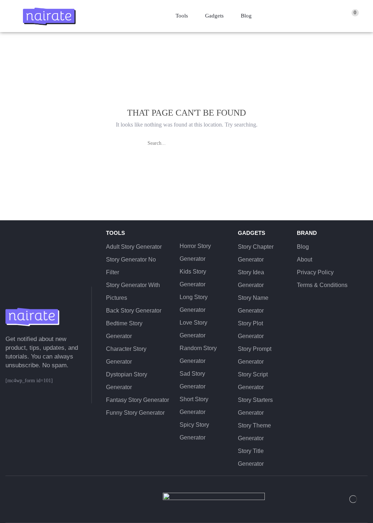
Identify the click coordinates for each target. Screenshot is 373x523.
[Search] (224, 143)
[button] (354, 16)
